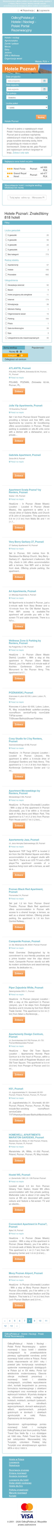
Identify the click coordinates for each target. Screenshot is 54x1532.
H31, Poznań (16, 1088)
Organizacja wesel (13, 58)
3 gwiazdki (28, 240)
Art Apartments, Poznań (22, 591)
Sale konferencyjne (28, 328)
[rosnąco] (21, 351)
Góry (7, 49)
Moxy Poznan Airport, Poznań (26, 1273)
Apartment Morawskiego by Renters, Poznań (24, 792)
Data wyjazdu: (12, 84)
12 (5, 1325)
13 (11, 1325)
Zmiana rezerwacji (17, 1473)
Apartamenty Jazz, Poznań (24, 839)
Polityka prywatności (18, 1489)
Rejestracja (28, 10)
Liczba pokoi (12, 103)
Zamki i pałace (12, 43)
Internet (28, 299)
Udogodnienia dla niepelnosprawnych (28, 338)
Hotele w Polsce (16, 1459)
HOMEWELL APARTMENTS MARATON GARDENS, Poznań (26, 1136)
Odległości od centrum (15, 359)
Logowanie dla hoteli (18, 1479)
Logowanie (44, 10)
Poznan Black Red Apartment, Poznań (26, 890)
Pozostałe (28, 274)
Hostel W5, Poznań (19, 1174)
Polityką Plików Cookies (18, 3)
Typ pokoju (11, 93)
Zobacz (19, 391)
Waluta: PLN (41, 61)
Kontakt (12, 1495)
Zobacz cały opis (21, 152)
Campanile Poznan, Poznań (24, 941)
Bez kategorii (28, 254)
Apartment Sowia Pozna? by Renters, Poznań (25, 491)
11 (46, 1320)
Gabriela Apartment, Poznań (25, 455)
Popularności (38, 347)
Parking (28, 318)
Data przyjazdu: (13, 76)
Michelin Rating (28, 309)
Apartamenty (28, 264)
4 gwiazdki (28, 244)
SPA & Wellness (12, 55)
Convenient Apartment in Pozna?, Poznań (28, 1225)
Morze (8, 46)
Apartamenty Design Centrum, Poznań (26, 1035)
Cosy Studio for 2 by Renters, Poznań (25, 740)
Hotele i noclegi (12, 37)
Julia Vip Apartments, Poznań (25, 405)
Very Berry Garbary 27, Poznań (26, 541)
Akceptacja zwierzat (28, 285)
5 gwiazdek (28, 249)
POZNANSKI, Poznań (21, 692)
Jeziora (8, 52)
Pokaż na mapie (17, 377)
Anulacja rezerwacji (18, 1475)
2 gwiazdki (28, 235)
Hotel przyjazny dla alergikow (28, 294)
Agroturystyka (11, 40)
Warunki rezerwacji (18, 1492)
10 (40, 1320)
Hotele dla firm (16, 1485)
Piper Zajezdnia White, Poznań (26, 987)
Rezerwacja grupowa (19, 1470)
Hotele (28, 269)
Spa (28, 333)
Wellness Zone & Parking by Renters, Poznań (25, 642)
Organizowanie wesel (28, 313)
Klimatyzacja (28, 304)
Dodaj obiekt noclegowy (20, 1482)
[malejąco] (17, 351)
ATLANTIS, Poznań (20, 368)
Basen (28, 289)
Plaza (28, 323)
